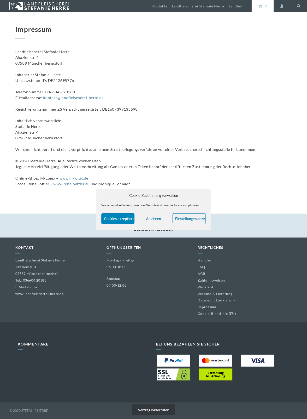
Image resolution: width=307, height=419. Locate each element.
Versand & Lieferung (215, 294)
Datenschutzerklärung (217, 300)
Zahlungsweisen (211, 280)
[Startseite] (39, 6)
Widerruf (205, 287)
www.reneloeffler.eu (71, 183)
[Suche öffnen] (298, 6)
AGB (201, 274)
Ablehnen (153, 218)
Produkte (159, 6)
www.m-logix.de (74, 178)
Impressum (207, 307)
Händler (205, 260)
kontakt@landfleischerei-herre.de (73, 97)
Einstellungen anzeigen (190, 218)
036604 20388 (35, 280)
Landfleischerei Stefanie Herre (198, 6)
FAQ (201, 267)
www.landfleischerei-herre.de (39, 294)
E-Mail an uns (26, 287)
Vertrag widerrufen (153, 410)
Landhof (236, 6)
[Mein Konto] (282, 6)
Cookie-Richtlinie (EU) (217, 313)
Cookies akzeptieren (119, 218)
